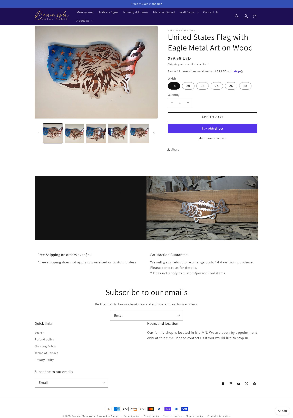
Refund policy (44, 339)
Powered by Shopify (108, 415)
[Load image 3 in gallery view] (96, 133)
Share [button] (175, 149)
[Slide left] (38, 133)
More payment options (213, 138)
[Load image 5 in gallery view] (139, 133)
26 (231, 86)
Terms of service (172, 415)
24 (217, 86)
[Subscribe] (178, 315)
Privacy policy (151, 415)
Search (39, 333)
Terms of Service (46, 353)
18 (174, 86)
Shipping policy (194, 415)
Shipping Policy (45, 346)
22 (202, 86)
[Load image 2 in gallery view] (74, 133)
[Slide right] (154, 133)
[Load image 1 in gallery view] (53, 133)
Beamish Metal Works (84, 415)
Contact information (219, 415)
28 (245, 86)
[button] (189, 12)
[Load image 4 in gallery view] (118, 133)
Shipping (173, 64)
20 (188, 86)
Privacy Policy (44, 360)
